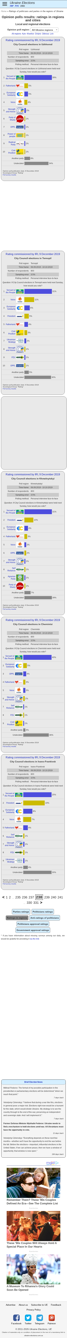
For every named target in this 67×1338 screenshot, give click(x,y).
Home (4, 11)
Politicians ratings (43, 911)
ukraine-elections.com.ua (33, 1335)
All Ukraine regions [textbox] (42, 30)
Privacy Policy (34, 1309)
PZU (13, 357)
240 (53, 897)
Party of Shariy (12, 118)
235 (18, 897)
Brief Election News (33, 1082)
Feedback (56, 1305)
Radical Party (12, 143)
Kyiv (24, 34)
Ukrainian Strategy (11, 340)
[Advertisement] (33, 215)
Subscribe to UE (39, 1305)
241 (60, 897)
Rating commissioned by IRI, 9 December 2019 (33, 40)
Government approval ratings (33, 930)
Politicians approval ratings (33, 924)
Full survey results (9, 175)
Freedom (11, 316)
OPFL (12, 127)
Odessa (45, 34)
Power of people (11, 135)
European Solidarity (11, 94)
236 (24, 897)
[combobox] (44, 30)
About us (23, 1305)
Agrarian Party (11, 577)
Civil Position (11, 151)
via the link (34, 939)
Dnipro (38, 34)
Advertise (10, 1305)
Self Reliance (11, 569)
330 (29, 902)
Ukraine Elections (22, 2)
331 (36, 902)
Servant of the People (10, 77)
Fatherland (10, 86)
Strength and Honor (10, 110)
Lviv (52, 34)
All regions (16, 34)
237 (31, 897)
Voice (13, 102)
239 (47, 897)
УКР (11, 6)
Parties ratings (21, 911)
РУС (17, 6)
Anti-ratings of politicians (44, 918)
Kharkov (30, 34)
